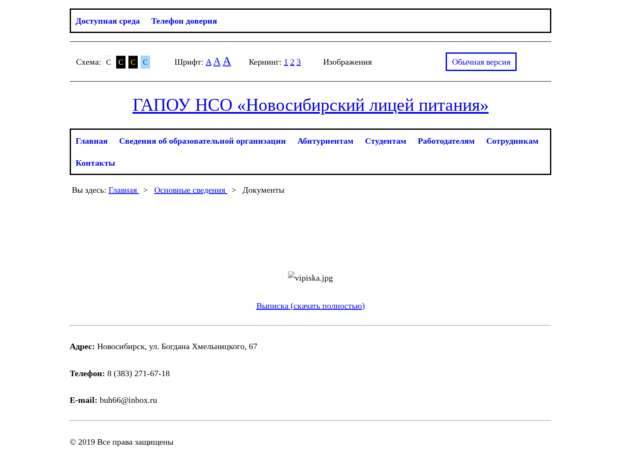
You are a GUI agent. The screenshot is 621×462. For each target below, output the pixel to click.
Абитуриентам (325, 140)
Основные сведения (190, 189)
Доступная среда (108, 20)
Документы (263, 189)
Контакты (95, 162)
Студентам (385, 140)
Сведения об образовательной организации (202, 140)
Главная (92, 140)
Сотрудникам (512, 140)
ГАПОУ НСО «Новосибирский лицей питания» (311, 105)
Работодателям (446, 140)
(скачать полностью (325, 305)
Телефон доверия (184, 20)
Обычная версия (481, 61)
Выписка (272, 305)
